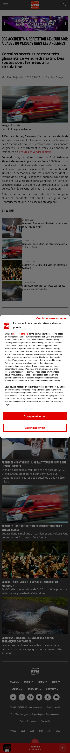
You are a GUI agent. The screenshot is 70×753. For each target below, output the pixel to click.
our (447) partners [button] (20, 333)
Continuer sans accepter (51, 318)
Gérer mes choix (35, 427)
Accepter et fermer (35, 416)
